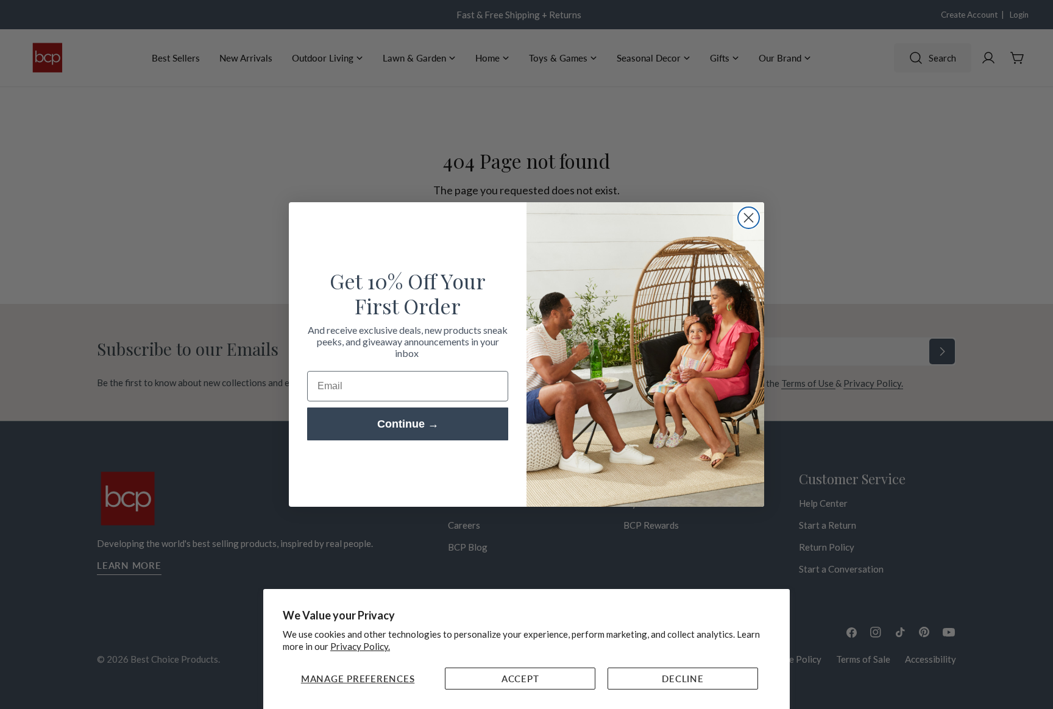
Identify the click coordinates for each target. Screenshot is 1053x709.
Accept (520, 678)
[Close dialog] (748, 217)
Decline (682, 678)
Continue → (408, 424)
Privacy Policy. (360, 646)
